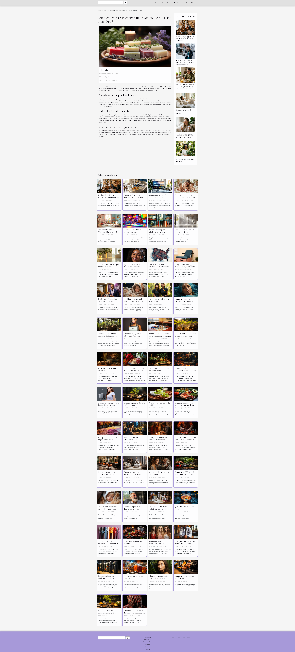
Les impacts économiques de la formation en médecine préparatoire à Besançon (108, 302)
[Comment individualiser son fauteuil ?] (186, 567)
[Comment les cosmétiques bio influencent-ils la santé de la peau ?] (185, 148)
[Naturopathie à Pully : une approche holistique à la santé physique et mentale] (109, 324)
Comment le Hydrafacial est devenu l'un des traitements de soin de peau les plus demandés (133, 337)
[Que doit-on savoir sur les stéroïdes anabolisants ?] (186, 428)
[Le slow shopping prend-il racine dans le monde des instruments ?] (185, 27)
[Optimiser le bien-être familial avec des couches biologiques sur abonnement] (186, 186)
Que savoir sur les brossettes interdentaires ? (108, 542)
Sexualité (176, 3)
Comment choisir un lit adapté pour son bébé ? (133, 473)
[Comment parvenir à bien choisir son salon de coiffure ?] (109, 463)
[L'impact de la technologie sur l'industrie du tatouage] (186, 359)
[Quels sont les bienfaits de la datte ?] (135, 532)
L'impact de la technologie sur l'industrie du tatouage (185, 369)
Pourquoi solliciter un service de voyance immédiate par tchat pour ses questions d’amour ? (159, 440)
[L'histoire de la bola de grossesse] (109, 359)
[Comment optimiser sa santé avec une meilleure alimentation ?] (186, 393)
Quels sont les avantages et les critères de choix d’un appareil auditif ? (160, 474)
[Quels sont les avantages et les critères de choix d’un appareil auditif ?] (160, 463)
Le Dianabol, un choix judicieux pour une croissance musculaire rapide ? (158, 510)
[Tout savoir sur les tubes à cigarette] (135, 567)
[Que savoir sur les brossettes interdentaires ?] (109, 532)
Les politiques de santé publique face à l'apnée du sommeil (159, 266)
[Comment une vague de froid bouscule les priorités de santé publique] (185, 51)
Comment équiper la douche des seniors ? (132, 508)
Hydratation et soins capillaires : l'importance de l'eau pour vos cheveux (134, 266)
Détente (185, 3)
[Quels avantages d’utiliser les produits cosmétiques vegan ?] (135, 359)
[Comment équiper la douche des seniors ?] (135, 497)
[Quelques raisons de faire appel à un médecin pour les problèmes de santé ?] (186, 532)
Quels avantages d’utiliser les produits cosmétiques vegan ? (134, 370)
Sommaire (104, 70)
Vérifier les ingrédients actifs (106, 77)
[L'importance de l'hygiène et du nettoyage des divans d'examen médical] (186, 255)
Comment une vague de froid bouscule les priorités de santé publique (185, 62)
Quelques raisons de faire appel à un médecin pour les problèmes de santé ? (185, 543)
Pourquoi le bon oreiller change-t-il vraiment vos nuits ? (184, 112)
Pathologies (155, 3)
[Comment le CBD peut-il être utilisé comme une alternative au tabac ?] (186, 463)
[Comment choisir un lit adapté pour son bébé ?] (135, 463)
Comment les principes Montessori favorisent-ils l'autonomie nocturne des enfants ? (108, 233)
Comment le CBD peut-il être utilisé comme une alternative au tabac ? (184, 474)
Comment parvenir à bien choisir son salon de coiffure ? (108, 474)
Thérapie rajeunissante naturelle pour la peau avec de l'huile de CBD (158, 578)
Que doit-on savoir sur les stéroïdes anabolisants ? (185, 438)
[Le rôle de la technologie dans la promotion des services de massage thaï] (160, 290)
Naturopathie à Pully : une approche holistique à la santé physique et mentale (108, 336)
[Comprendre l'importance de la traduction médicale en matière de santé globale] (160, 324)
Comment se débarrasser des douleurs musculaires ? (134, 612)
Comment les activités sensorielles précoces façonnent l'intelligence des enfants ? (133, 233)
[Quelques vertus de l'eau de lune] (186, 497)
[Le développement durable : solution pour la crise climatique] (135, 393)
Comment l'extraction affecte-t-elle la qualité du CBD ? (134, 197)
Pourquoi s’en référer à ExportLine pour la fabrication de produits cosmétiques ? (107, 440)
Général (193, 3)
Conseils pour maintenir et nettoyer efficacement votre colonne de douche (185, 232)
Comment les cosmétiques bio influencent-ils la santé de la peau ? (185, 159)
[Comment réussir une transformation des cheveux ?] (160, 532)
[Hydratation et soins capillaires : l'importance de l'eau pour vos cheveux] (135, 255)
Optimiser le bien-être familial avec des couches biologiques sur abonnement (185, 198)
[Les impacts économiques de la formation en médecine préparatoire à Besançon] (109, 290)
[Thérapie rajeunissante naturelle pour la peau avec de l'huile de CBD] (160, 567)
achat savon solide (126, 99)
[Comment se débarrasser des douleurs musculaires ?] (135, 601)
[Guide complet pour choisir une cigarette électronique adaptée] (160, 220)
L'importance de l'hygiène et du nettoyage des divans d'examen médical (185, 266)
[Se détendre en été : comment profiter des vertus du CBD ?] (109, 601)
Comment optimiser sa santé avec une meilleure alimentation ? (185, 405)
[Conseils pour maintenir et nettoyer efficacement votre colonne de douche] (186, 220)
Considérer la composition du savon (109, 73)
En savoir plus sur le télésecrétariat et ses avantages (132, 439)
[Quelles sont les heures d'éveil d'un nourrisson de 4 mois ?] (109, 497)
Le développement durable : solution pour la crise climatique (134, 405)
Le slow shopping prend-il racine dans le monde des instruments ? (185, 38)
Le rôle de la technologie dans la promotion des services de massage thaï (159, 301)
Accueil (100, 10)
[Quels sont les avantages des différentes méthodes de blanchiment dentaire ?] (185, 124)
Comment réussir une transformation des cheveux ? (157, 543)
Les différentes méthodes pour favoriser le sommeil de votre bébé (134, 301)
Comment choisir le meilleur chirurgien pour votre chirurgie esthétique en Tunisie (185, 302)
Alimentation (144, 3)
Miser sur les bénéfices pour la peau (108, 80)
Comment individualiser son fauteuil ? (184, 577)
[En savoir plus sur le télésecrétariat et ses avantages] (135, 428)
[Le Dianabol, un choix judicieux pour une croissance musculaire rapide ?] (160, 497)
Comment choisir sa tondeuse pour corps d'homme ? (106, 578)
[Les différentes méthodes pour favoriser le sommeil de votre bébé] (135, 290)
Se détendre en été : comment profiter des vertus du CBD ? (106, 612)
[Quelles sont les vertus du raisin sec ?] (160, 393)
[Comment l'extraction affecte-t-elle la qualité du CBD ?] (135, 186)
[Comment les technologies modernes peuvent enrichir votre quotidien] (109, 255)
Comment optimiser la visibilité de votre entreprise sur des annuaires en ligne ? (158, 198)
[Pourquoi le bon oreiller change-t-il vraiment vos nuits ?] (185, 100)
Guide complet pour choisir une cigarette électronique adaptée (157, 232)
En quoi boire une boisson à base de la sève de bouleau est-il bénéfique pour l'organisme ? (185, 337)
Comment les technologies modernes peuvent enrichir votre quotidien (108, 266)
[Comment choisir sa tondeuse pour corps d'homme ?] (109, 567)
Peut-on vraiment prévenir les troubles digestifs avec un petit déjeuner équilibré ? (185, 87)
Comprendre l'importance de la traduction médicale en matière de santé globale (159, 337)
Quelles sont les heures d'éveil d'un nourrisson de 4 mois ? (108, 509)
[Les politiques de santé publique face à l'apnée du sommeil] (160, 255)
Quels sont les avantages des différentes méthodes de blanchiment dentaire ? (185, 135)
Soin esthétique (166, 3)
